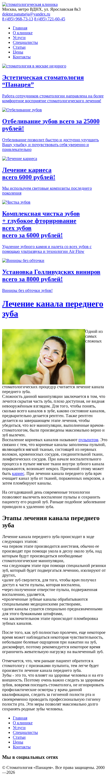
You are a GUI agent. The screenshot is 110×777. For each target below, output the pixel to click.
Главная (20, 28)
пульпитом (88, 439)
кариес (18, 473)
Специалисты (25, 42)
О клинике (23, 33)
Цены (18, 52)
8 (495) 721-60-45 (49, 19)
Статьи (19, 47)
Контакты (22, 57)
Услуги (19, 37)
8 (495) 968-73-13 (17, 19)
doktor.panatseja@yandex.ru (26, 14)
